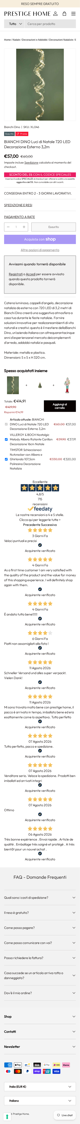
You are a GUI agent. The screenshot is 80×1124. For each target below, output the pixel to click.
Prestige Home (21, 1113)
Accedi (30, 274)
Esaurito (53, 227)
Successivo (49, 525)
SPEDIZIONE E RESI (18, 205)
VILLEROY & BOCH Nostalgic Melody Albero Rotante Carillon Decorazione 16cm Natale (31, 439)
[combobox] (40, 23)
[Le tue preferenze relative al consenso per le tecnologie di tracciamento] (7, 1117)
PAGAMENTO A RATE (19, 217)
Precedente (31, 525)
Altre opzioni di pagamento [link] (40, 250)
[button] (64, 13)
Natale (16, 39)
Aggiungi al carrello (60, 406)
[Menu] (73, 13)
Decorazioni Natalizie (61, 39)
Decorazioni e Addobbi (34, 39)
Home (7, 39)
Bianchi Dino (12, 127)
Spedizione (31, 162)
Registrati (16, 274)
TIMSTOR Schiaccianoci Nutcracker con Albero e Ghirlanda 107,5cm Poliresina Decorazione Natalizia (26, 459)
